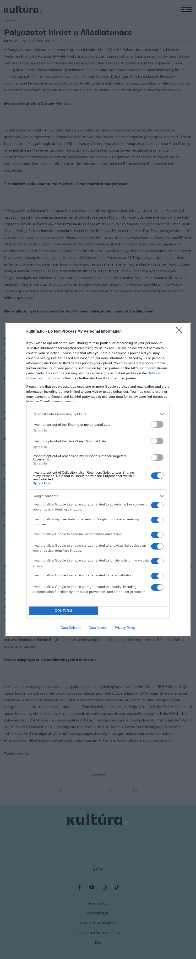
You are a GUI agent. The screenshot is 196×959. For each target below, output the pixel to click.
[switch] (157, 424)
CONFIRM (63, 611)
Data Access (98, 628)
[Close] (180, 331)
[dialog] (98, 479)
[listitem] (98, 413)
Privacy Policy (125, 628)
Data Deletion (71, 628)
